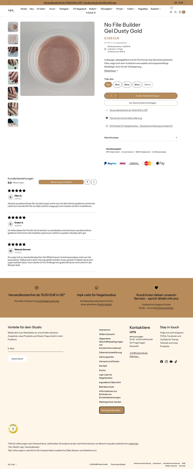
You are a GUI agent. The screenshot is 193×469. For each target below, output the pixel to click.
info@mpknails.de (139, 353)
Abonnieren (17, 358)
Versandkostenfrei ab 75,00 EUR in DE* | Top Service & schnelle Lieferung (80, 2)
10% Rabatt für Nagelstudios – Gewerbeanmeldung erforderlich (141, 126)
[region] (80, 2)
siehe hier (133, 443)
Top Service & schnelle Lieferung (125, 118)
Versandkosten (121, 43)
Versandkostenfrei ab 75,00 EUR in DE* (128, 110)
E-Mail (11, 348)
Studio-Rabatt (105, 304)
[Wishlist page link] (171, 8)
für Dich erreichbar (164, 308)
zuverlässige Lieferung (48, 301)
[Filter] (87, 182)
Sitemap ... (135, 356)
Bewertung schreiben (61, 182)
